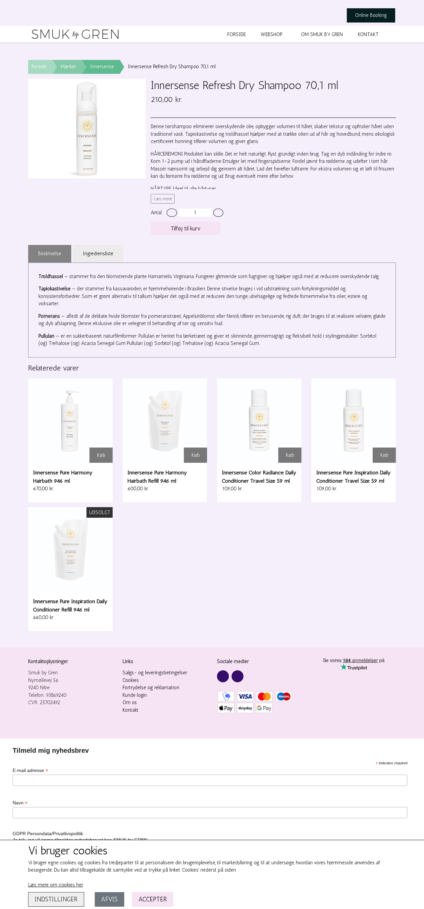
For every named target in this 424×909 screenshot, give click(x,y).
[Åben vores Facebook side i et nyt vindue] (223, 676)
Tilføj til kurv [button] (186, 228)
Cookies (131, 680)
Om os (130, 702)
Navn (20, 803)
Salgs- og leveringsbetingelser (155, 673)
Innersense (102, 67)
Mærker (68, 67)
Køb (101, 455)
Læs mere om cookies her (55, 885)
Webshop (272, 34)
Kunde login (135, 695)
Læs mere (163, 198)
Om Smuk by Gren (322, 34)
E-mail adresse (30, 770)
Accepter (152, 899)
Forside (236, 34)
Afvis (109, 899)
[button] (172, 213)
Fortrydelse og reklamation (151, 688)
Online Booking (371, 15)
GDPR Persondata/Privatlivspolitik (48, 833)
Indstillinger (56, 899)
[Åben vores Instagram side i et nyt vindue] (237, 676)
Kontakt (368, 34)
